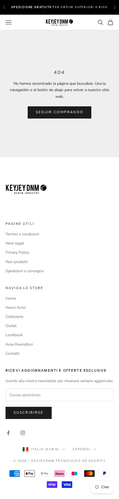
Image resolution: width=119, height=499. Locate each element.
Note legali (15, 243)
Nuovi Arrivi (16, 307)
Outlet (11, 325)
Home (11, 298)
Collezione (14, 316)
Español (82, 449)
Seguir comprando (59, 112)
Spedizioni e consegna (24, 271)
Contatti (12, 353)
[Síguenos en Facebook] (8, 433)
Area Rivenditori (19, 344)
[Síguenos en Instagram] (22, 433)
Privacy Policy (17, 252)
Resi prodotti (17, 261)
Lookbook (14, 335)
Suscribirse (29, 412)
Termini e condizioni (22, 234)
